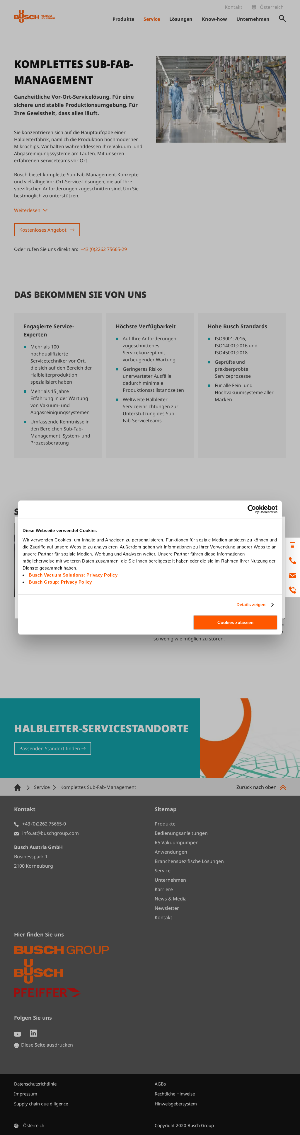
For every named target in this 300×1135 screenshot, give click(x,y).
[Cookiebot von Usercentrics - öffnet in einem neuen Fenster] (251, 509)
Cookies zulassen (235, 622)
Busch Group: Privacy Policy (60, 582)
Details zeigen (250, 604)
